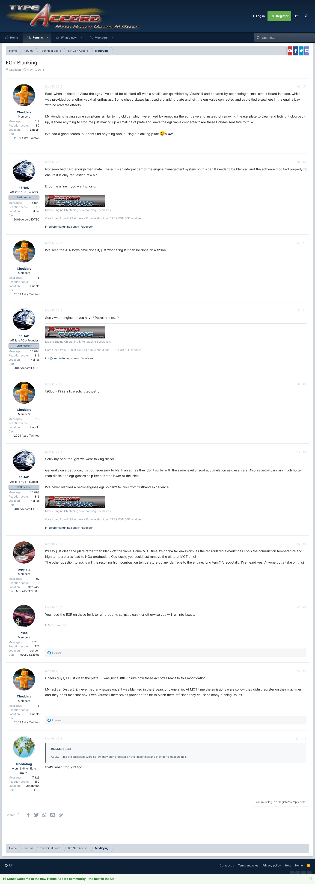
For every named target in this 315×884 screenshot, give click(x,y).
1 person (57, 652)
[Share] (299, 86)
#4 (304, 310)
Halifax (34, 211)
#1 (304, 86)
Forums (38, 37)
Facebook (86, 226)
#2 (304, 162)
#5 (304, 384)
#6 (304, 451)
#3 (304, 242)
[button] (48, 37)
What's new (69, 37)
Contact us (227, 865)
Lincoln (34, 129)
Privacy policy (271, 865)
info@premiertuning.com (61, 226)
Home (14, 37)
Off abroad (32, 785)
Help (288, 865)
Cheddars (15, 69)
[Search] (306, 16)
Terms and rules (248, 865)
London (34, 650)
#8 (304, 607)
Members (101, 37)
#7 (304, 544)
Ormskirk (33, 587)
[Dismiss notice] (310, 879)
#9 (304, 671)
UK (11, 865)
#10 (303, 738)
